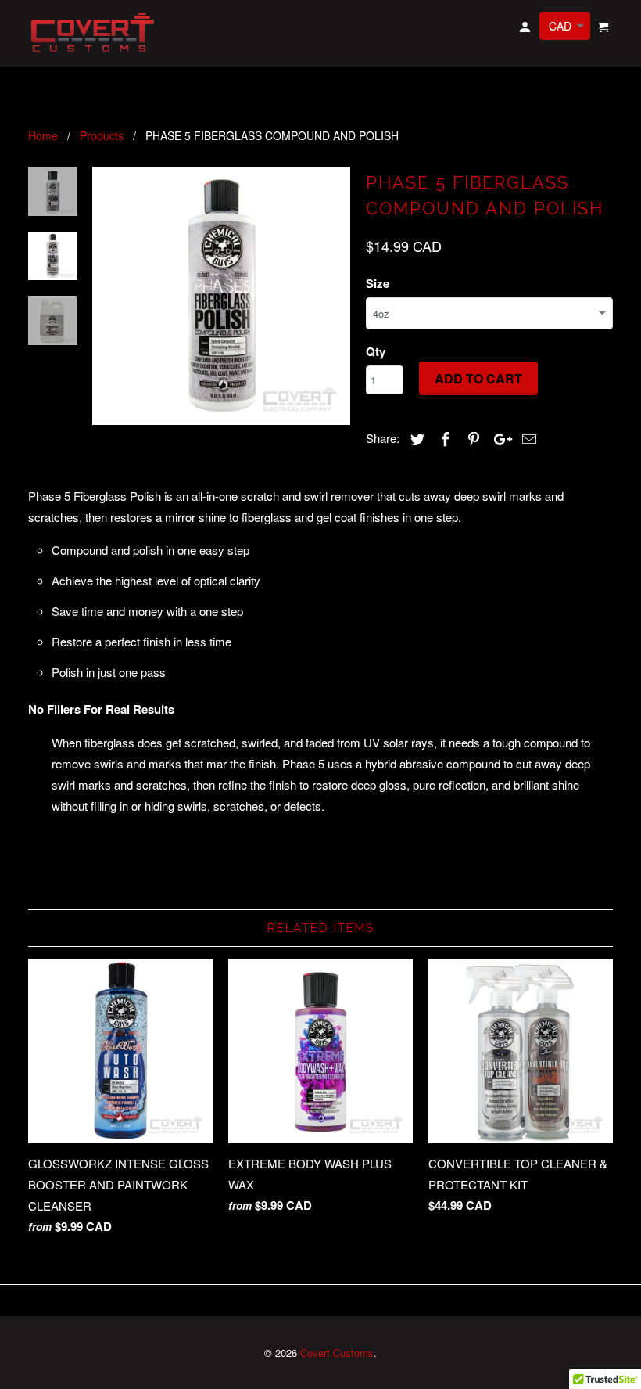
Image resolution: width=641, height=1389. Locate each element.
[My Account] (526, 29)
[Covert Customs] (95, 33)
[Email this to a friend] (526, 438)
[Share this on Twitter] (415, 438)
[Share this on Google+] (498, 438)
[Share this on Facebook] (443, 438)
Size (377, 283)
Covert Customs (337, 1352)
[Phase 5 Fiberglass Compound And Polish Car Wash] (221, 296)
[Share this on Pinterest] (471, 438)
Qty (375, 351)
